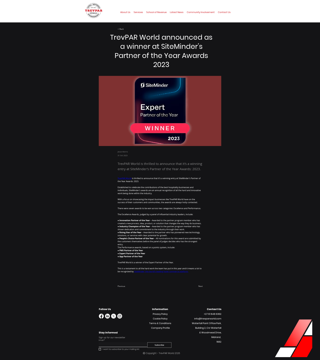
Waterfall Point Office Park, (206, 323)
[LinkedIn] (107, 316)
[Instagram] (119, 316)
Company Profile (160, 327)
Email (102, 340)
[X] (113, 316)
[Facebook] (101, 316)
